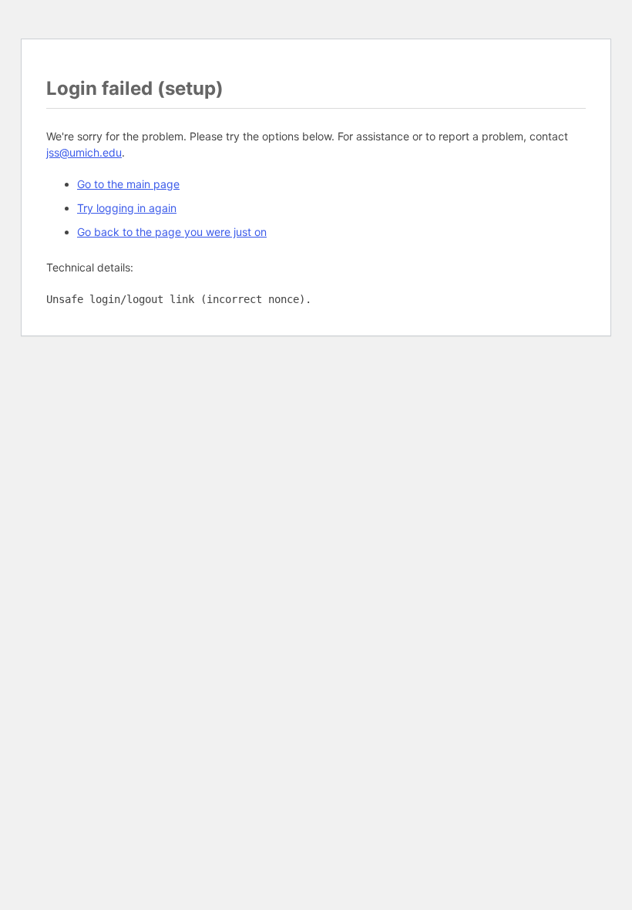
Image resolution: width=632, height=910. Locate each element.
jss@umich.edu (84, 152)
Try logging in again (126, 207)
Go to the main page (128, 183)
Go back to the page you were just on (172, 231)
